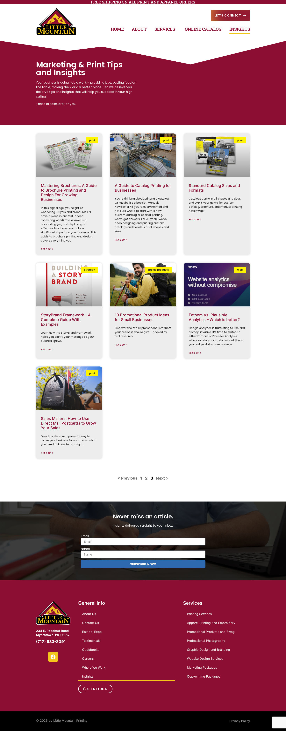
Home (117, 29)
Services (164, 29)
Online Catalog (203, 29)
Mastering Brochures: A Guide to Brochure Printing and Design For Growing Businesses (69, 192)
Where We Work (93, 667)
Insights (239, 29)
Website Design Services (205, 658)
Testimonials (91, 641)
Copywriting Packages (203, 676)
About (139, 29)
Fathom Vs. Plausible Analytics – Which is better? (214, 317)
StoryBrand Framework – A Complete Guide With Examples (66, 320)
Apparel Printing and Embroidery (211, 623)
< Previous (127, 478)
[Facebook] (53, 657)
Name (85, 548)
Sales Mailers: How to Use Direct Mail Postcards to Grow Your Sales (68, 423)
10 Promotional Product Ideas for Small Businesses (142, 317)
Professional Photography (206, 641)
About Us (89, 614)
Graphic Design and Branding (208, 650)
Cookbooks (90, 650)
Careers (88, 658)
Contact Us (90, 623)
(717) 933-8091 (51, 641)
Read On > (47, 249)
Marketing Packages (202, 667)
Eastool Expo (92, 632)
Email (85, 536)
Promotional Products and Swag (211, 632)
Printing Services (199, 614)
